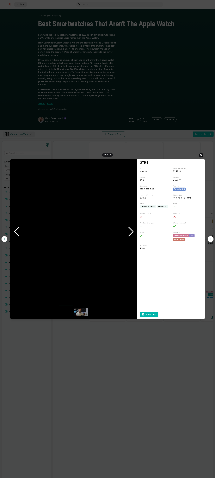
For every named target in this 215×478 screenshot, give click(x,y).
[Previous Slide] (16, 231)
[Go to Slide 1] (66, 312)
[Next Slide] (130, 231)
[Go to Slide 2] (81, 312)
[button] (73, 232)
